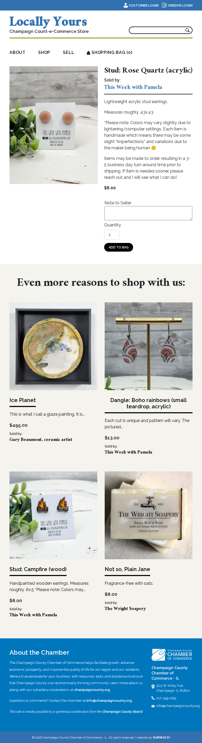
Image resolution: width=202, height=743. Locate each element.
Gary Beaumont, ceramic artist (40, 440)
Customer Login (143, 5)
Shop (44, 52)
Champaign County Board (123, 712)
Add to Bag (119, 247)
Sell (68, 52)
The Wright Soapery (125, 609)
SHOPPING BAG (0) (111, 52)
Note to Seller (117, 202)
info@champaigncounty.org (109, 701)
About (17, 52)
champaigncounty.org (92, 690)
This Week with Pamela (133, 88)
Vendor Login (180, 5)
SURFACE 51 (161, 737)
